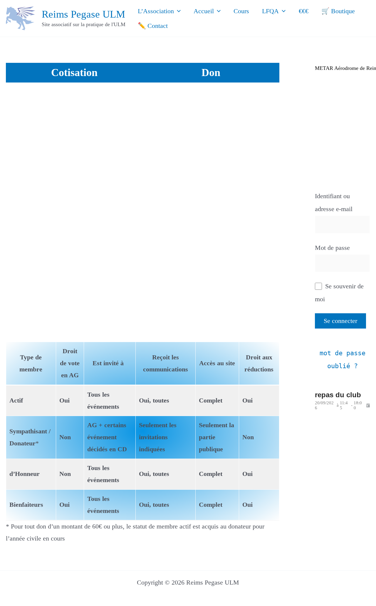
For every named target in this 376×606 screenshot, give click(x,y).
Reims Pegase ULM (83, 14)
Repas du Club (338, 395)
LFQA (270, 11)
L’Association (156, 11)
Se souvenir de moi (339, 292)
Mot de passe (332, 247)
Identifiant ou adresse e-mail (333, 202)
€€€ (303, 11)
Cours (241, 11)
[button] (177, 11)
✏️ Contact (153, 25)
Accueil (204, 11)
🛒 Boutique (338, 11)
